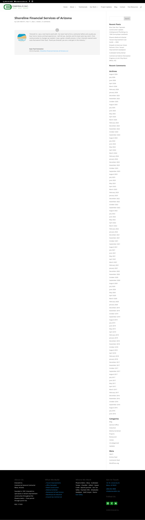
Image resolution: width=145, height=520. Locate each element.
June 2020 (112, 289)
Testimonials (83, 7)
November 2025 (114, 98)
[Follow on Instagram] (107, 503)
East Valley (79, 494)
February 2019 (114, 335)
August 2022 (113, 211)
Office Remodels (51, 485)
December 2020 (114, 271)
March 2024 (113, 153)
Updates (112, 446)
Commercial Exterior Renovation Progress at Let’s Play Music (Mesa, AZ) (119, 58)
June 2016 (112, 414)
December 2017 (114, 362)
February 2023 (114, 192)
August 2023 (113, 174)
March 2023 (113, 189)
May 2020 (112, 292)
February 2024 (114, 156)
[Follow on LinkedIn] (115, 503)
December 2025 (114, 95)
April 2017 (112, 386)
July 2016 (112, 411)
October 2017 (113, 368)
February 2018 (114, 356)
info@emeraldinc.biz (113, 491)
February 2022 (114, 229)
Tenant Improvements (53, 483)
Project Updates (106, 7)
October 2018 (113, 347)
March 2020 (113, 298)
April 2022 (112, 223)
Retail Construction (52, 487)
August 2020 (113, 283)
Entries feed (113, 457)
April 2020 (112, 295)
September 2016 (114, 405)
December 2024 (114, 126)
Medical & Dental (115, 431)
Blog (115, 7)
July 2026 (112, 77)
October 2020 (113, 277)
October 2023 (113, 168)
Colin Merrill (20, 22)
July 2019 (112, 323)
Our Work (93, 7)
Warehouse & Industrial (54, 494)
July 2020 (112, 286)
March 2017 (113, 389)
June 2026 (112, 80)
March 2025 (113, 120)
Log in (111, 454)
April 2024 (112, 150)
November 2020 (114, 274)
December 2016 (114, 395)
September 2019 (114, 317)
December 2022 (114, 198)
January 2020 (113, 305)
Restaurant (113, 437)
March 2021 (113, 262)
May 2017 (112, 383)
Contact (122, 7)
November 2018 (114, 344)
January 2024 (113, 159)
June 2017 (112, 380)
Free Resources (133, 7)
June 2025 (112, 111)
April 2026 (112, 83)
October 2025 (113, 101)
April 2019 (112, 332)
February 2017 (114, 392)
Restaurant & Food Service (55, 492)
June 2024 (112, 144)
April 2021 (112, 259)
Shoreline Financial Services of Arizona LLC (54, 51)
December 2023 (114, 162)
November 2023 (114, 165)
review (38, 22)
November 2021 (114, 238)
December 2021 (114, 235)
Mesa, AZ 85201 (111, 485)
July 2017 (112, 377)
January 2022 (113, 232)
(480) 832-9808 (8, 1)
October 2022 (113, 204)
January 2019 (113, 338)
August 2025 (113, 104)
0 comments (46, 22)
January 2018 (113, 359)
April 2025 (112, 117)
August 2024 (113, 138)
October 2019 (113, 314)
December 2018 (114, 341)
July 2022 (112, 214)
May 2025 (112, 114)
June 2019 (112, 326)
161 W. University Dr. (113, 483)
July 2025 (112, 108)
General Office (114, 425)
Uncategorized (114, 443)
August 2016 (113, 408)
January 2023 (113, 195)
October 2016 (113, 401)
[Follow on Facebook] (111, 503)
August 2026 (113, 74)
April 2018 (112, 353)
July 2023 (112, 177)
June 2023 (112, 180)
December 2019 (114, 308)
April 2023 (112, 186)
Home (65, 7)
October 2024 (113, 132)
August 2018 (113, 350)
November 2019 (114, 311)
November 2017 (114, 365)
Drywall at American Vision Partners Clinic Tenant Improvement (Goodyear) (118, 47)
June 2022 (112, 217)
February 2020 (114, 302)
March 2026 (113, 86)
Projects (112, 434)
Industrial (112, 428)
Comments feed (114, 460)
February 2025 (114, 123)
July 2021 (112, 250)
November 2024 (114, 129)
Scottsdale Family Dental (117, 53)
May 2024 (112, 147)
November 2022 (114, 202)
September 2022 (114, 208)
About (72, 7)
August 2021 (113, 247)
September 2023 (114, 171)
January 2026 (113, 92)
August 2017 (113, 374)
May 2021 (112, 256)
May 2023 (112, 183)
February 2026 (114, 89)
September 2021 (114, 244)
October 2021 (113, 241)
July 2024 (112, 141)
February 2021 (114, 265)
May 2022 (112, 220)
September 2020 (114, 280)
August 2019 (113, 320)
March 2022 (113, 226)
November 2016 (114, 398)
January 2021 (113, 268)
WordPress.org (114, 463)
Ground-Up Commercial (54, 497)
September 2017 (114, 371)
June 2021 (112, 253)
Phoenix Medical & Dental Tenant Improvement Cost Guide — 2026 (117, 39)
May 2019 (112, 329)
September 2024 (114, 135)
